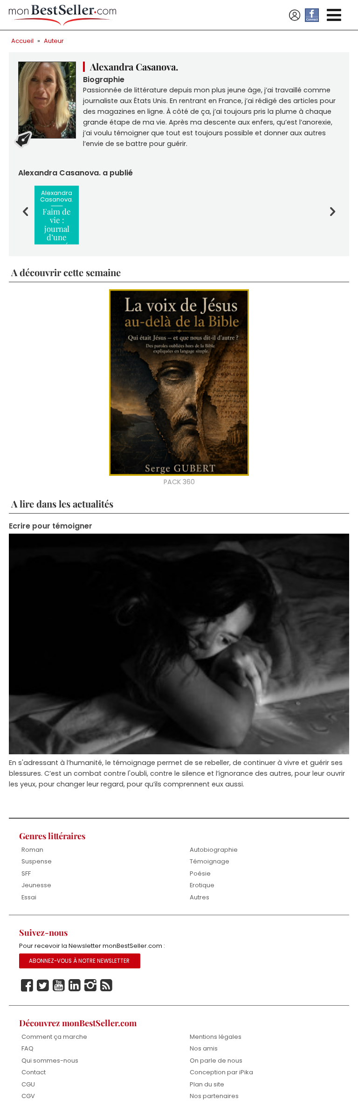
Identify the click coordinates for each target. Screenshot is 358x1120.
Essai (28, 897)
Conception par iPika (221, 1072)
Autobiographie (214, 849)
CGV (28, 1096)
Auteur (54, 40)
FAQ (27, 1048)
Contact (33, 1072)
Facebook (27, 986)
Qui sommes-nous (49, 1060)
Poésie (200, 873)
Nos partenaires (214, 1096)
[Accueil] (62, 15)
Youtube (59, 986)
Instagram (90, 986)
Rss (106, 986)
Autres (199, 897)
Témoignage (209, 861)
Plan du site (207, 1084)
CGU (28, 1084)
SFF (26, 873)
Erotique (202, 885)
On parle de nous (216, 1060)
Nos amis (204, 1048)
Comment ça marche (54, 1036)
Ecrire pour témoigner (50, 526)
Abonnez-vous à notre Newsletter (79, 961)
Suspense (36, 861)
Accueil (22, 40)
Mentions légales (215, 1036)
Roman (32, 849)
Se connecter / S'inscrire (295, 15)
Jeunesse (36, 885)
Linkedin (75, 986)
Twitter (43, 986)
